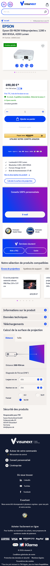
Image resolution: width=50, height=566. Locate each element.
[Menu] (3, 4)
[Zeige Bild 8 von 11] (29, 72)
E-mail (25, 214)
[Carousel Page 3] (23, 300)
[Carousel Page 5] (29, 300)
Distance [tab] (9, 338)
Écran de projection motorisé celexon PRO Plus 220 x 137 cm (10, 282)
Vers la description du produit (16, 175)
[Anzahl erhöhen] (43, 111)
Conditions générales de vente (24, 554)
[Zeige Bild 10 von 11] (33, 72)
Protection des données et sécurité (16, 558)
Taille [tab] (19, 338)
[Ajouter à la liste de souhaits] (42, 45)
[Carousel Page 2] (20, 300)
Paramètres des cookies (25, 561)
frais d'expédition (41, 564)
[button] (25, 137)
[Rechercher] (45, 12)
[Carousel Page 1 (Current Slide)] (17, 300)
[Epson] (25, 26)
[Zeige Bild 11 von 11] (35, 72)
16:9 (42, 395)
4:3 (25, 395)
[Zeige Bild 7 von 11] (27, 72)
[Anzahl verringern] (7, 111)
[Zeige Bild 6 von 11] (25, 72)
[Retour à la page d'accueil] (25, 4)
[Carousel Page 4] (26, 300)
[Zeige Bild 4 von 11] (20, 72)
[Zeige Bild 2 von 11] (16, 72)
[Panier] (47, 4)
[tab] (10, 268)
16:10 (26, 400)
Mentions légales (38, 558)
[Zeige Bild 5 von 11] (22, 72)
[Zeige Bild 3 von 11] (18, 72)
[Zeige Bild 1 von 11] (14, 72)
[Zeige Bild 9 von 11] (31, 72)
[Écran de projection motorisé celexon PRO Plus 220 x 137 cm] (30, 284)
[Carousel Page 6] (32, 300)
